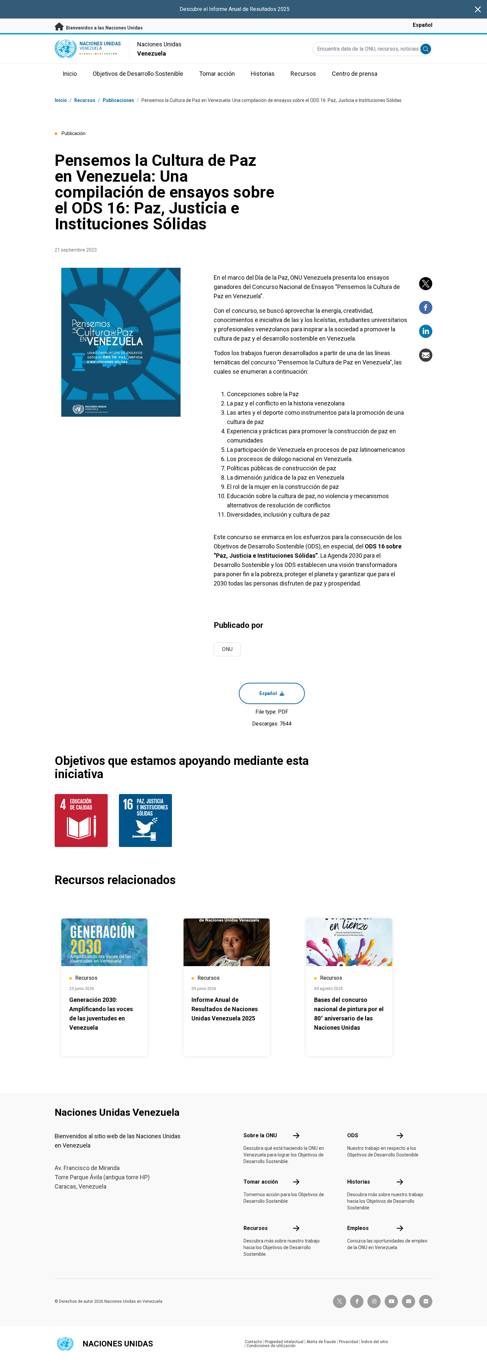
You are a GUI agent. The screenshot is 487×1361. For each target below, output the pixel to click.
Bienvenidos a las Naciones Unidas (104, 27)
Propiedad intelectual (284, 1341)
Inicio (61, 100)
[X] (425, 283)
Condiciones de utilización (271, 1345)
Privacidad (348, 1341)
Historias (358, 1182)
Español (422, 25)
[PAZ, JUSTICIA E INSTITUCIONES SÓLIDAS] (147, 820)
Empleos (358, 1228)
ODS (352, 1135)
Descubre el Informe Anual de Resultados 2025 (235, 9)
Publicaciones (118, 100)
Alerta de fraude (321, 1341)
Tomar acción (261, 1182)
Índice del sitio (374, 1341)
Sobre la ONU (260, 1135)
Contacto (253, 1341)
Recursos (256, 1228)
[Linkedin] (425, 331)
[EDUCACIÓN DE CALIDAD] (83, 820)
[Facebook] (425, 307)
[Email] (425, 355)
